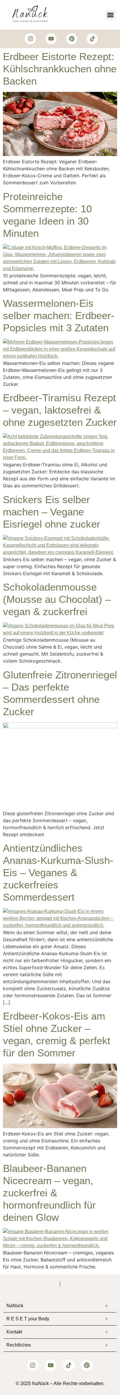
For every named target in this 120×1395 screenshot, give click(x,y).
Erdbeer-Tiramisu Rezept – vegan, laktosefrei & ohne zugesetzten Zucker (60, 410)
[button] (110, 15)
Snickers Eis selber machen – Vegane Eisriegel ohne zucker (51, 512)
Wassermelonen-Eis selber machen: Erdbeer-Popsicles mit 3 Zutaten (58, 315)
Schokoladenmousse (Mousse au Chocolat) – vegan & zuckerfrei (57, 599)
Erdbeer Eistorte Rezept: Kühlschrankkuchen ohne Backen (60, 69)
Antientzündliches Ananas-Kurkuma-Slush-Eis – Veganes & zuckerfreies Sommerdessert (58, 872)
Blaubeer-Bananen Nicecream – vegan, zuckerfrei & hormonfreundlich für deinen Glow (49, 1193)
